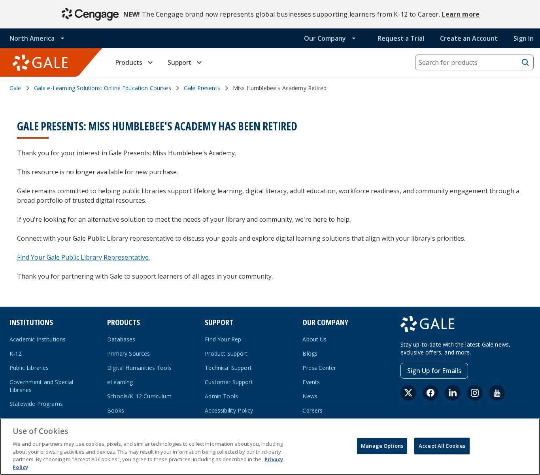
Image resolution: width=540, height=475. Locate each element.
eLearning (120, 382)
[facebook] (430, 393)
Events (311, 382)
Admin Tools (221, 396)
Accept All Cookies (442, 445)
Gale (15, 88)
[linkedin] (453, 393)
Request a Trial (401, 38)
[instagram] (475, 393)
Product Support (226, 353)
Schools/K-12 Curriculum (139, 396)
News (309, 396)
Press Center (319, 367)
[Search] (525, 62)
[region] (270, 446)
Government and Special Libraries (41, 386)
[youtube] (497, 393)
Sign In (524, 38)
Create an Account (469, 38)
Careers (312, 410)
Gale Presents (202, 88)
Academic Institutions (37, 339)
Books (115, 410)
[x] (408, 393)
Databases (121, 339)
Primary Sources (128, 353)
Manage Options (382, 445)
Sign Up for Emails (434, 370)
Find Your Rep (223, 339)
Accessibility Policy (229, 410)
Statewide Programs (36, 403)
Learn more (461, 14)
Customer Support (229, 382)
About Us (314, 339)
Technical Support (228, 367)
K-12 (15, 353)
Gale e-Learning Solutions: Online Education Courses (102, 88)
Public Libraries (29, 367)
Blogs (309, 353)
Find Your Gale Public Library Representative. (83, 257)
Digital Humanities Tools (139, 367)
